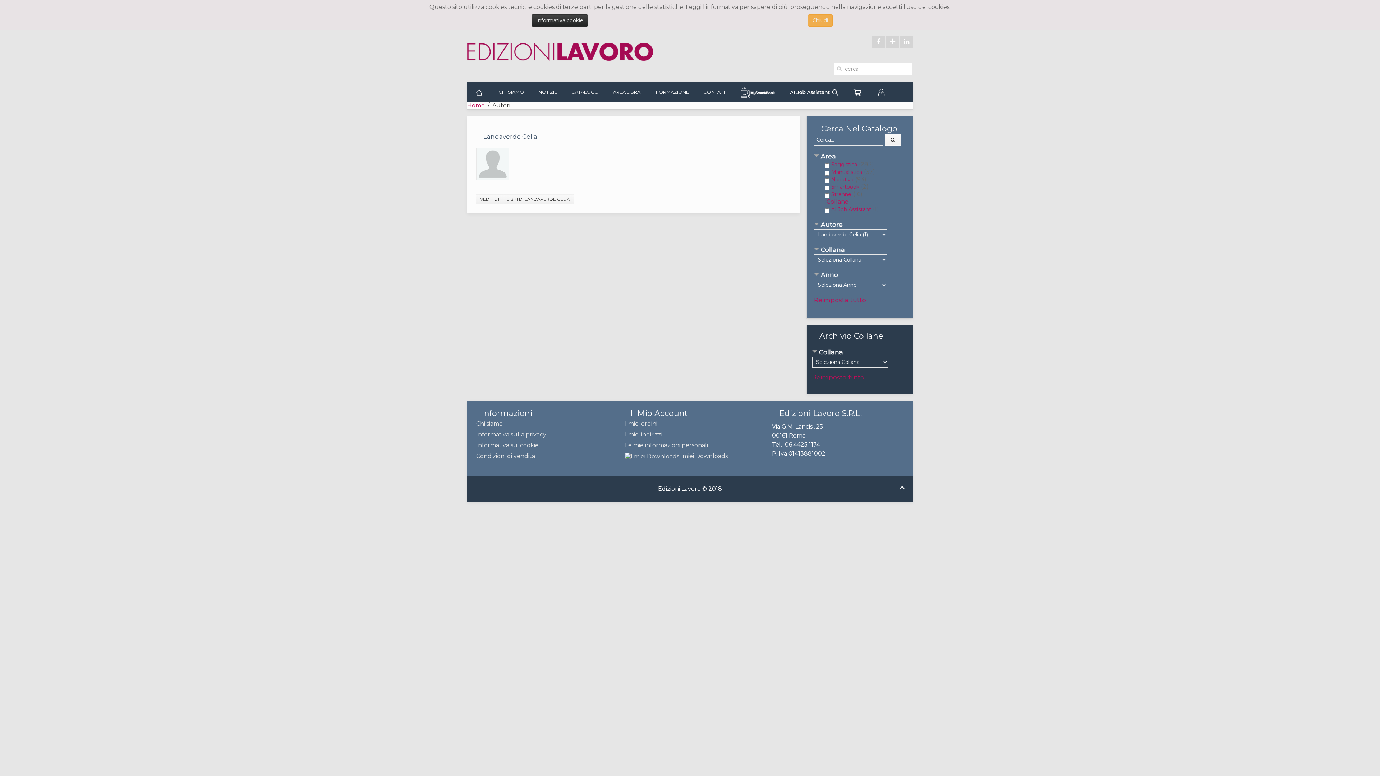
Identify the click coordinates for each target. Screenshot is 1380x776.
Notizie (547, 92)
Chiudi (820, 20)
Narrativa (842, 179)
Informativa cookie (559, 20)
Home (476, 105)
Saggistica (844, 164)
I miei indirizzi (643, 434)
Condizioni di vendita (505, 456)
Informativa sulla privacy (511, 434)
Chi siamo (511, 92)
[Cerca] (893, 140)
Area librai (627, 92)
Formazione (672, 92)
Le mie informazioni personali (666, 445)
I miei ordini (641, 423)
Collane (837, 201)
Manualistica (846, 172)
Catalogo (585, 92)
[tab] (860, 157)
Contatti (715, 92)
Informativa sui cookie (507, 445)
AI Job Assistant (851, 209)
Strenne (841, 194)
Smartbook (845, 187)
